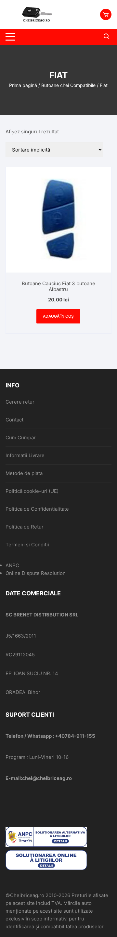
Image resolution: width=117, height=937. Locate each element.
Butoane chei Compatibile (68, 85)
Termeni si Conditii (27, 545)
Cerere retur (20, 402)
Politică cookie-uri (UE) (32, 491)
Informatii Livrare (25, 455)
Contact (14, 420)
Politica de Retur (25, 527)
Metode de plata (24, 473)
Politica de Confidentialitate (37, 509)
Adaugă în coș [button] (58, 316)
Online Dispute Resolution (36, 573)
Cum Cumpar (21, 437)
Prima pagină (23, 85)
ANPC (12, 565)
